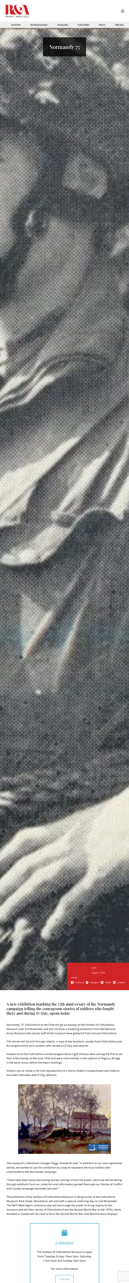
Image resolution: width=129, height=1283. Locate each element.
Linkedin (121, 982)
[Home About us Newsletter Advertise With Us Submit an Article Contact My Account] (122, 11)
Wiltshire (119, 24)
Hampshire (63, 24)
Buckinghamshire (39, 24)
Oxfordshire (84, 24)
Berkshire (16, 24)
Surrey (102, 24)
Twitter (108, 982)
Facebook (79, 982)
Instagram (94, 982)
